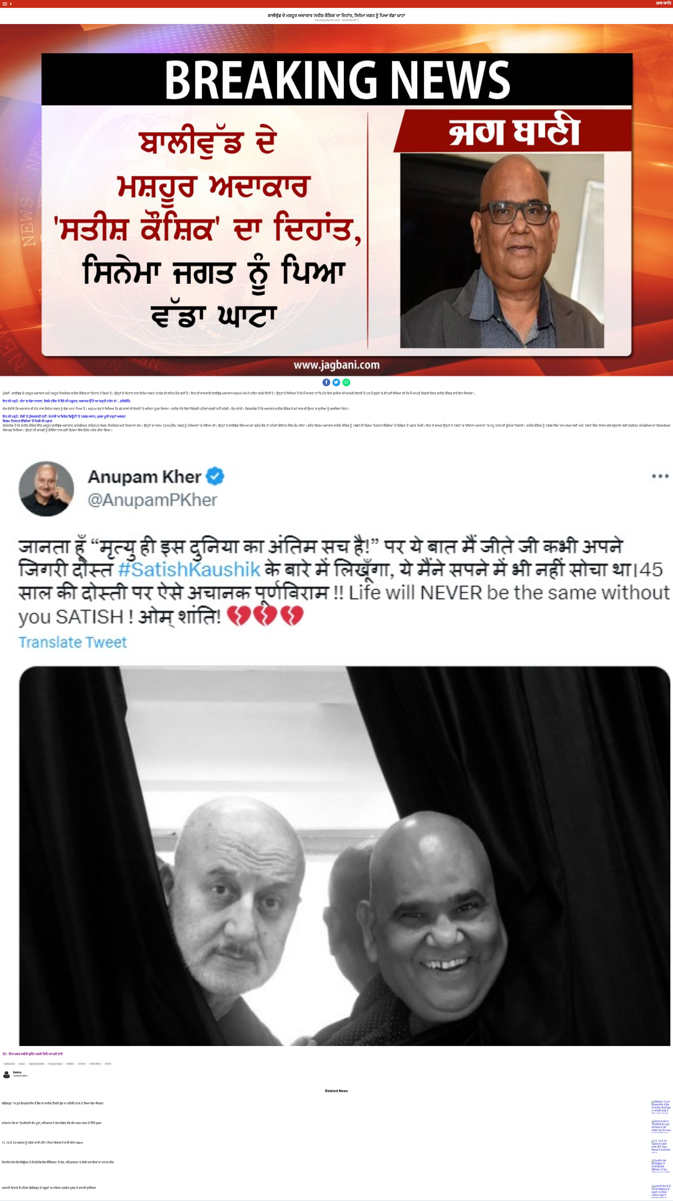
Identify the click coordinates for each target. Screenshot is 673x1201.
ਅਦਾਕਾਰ (81, 1064)
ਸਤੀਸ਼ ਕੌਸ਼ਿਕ (95, 1064)
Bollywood (9, 1064)
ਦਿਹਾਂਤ (108, 1064)
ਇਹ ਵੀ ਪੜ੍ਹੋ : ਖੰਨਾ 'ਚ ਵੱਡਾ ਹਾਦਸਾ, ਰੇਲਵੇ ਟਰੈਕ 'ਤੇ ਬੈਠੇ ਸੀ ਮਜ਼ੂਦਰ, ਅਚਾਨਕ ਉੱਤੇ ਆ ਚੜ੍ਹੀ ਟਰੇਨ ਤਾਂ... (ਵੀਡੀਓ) (66, 401)
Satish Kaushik (36, 1064)
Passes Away (55, 1064)
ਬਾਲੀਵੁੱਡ (70, 1064)
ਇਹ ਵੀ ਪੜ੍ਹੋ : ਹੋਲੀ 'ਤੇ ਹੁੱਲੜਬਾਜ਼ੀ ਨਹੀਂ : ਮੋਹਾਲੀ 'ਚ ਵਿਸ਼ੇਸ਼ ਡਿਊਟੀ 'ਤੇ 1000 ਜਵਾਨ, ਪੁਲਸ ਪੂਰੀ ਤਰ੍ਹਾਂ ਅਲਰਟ (64, 416)
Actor (22, 1064)
